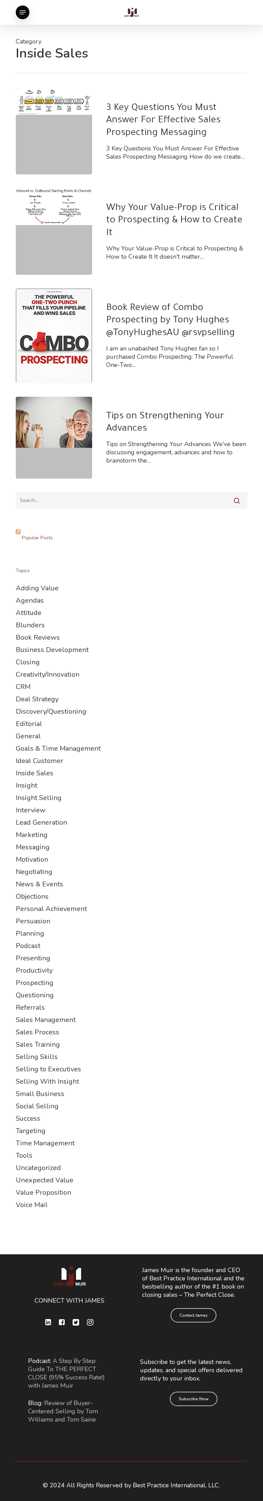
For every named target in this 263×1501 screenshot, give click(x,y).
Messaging (33, 847)
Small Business (40, 1093)
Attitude (28, 612)
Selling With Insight (47, 1081)
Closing (28, 662)
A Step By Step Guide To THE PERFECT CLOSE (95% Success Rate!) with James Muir (66, 1373)
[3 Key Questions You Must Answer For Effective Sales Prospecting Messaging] (54, 131)
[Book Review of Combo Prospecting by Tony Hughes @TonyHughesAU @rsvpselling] (54, 335)
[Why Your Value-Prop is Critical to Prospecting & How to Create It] (54, 231)
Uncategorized (38, 1167)
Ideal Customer (39, 760)
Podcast (28, 945)
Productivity (34, 970)
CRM (23, 686)
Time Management (45, 1143)
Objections (32, 896)
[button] (22, 12)
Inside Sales (34, 773)
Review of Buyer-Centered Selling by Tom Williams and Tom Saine (63, 1411)
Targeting (31, 1130)
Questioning (35, 995)
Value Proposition (43, 1192)
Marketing (32, 834)
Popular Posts (37, 537)
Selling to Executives (48, 1069)
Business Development (52, 649)
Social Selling (37, 1106)
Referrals (30, 1007)
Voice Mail (32, 1204)
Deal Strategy (37, 699)
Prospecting (34, 982)
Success (28, 1118)
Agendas (30, 600)
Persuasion (33, 921)
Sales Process (37, 1032)
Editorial (29, 723)
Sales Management (46, 1019)
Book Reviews (38, 637)
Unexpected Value (44, 1180)
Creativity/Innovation (47, 674)
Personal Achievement (51, 908)
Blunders (30, 625)
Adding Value (37, 588)
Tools (24, 1155)
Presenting (33, 958)
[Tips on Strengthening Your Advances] (54, 438)
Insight (26, 785)
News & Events (39, 884)
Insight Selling (39, 797)
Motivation (32, 859)
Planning (30, 933)
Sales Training (38, 1044)
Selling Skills (37, 1056)
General (28, 736)
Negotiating (34, 871)
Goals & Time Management (58, 748)
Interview (31, 810)
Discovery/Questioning (51, 711)
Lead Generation (41, 822)
